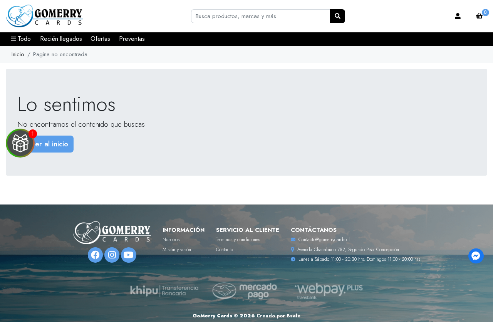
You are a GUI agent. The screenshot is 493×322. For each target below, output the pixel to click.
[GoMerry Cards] (44, 16)
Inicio (18, 54)
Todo (24, 38)
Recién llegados (61, 38)
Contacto (224, 249)
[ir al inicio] (112, 232)
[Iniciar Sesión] (458, 16)
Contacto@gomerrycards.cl (324, 239)
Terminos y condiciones (238, 239)
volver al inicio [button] (45, 144)
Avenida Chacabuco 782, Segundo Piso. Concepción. (348, 249)
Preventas (132, 38)
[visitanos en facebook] (95, 254)
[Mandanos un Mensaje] (475, 255)
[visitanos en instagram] (111, 254)
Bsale (293, 315)
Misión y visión (177, 249)
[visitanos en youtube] (128, 254)
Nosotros (171, 239)
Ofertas (100, 38)
